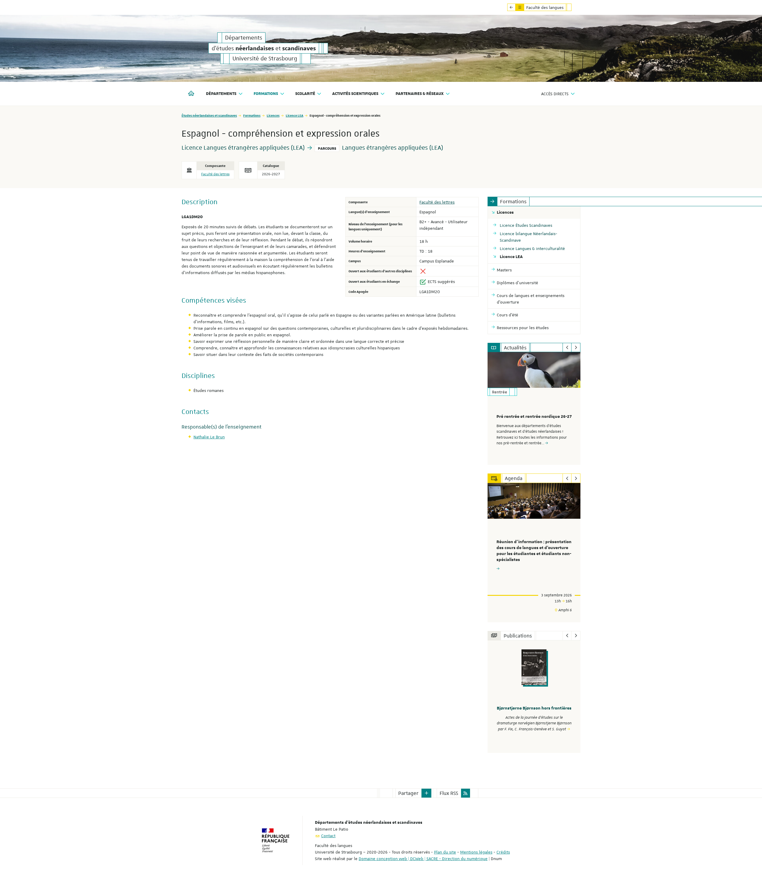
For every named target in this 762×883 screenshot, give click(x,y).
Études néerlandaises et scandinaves (209, 115)
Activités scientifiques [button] (355, 93)
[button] (426, 793)
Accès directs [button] (555, 93)
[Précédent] (567, 347)
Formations (251, 115)
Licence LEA (294, 115)
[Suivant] (575, 347)
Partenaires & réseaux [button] (420, 93)
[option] (534, 408)
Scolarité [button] (305, 93)
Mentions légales (476, 852)
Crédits (503, 852)
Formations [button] (266, 93)
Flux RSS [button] (449, 793)
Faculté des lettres (215, 174)
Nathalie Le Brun (209, 437)
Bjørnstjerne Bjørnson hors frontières (534, 708)
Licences (273, 115)
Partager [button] (408, 793)
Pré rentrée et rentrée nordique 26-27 (534, 416)
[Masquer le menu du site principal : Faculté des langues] (573, 7)
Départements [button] (221, 93)
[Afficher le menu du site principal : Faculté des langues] (511, 7)
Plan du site (445, 852)
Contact (328, 835)
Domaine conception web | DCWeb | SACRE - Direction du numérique (423, 858)
